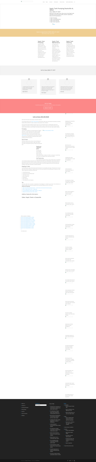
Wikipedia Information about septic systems (30, 191)
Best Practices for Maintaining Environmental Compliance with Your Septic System (55, 416)
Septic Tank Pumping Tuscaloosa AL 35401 (28, 223)
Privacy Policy (24, 409)
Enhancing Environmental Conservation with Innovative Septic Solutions (70, 302)
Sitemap (23, 415)
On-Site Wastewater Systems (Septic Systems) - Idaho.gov (32, 190)
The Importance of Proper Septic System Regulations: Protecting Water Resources (69, 135)
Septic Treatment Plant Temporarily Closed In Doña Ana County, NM (70, 419)
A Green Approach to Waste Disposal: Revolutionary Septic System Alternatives (69, 291)
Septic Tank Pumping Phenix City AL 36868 (28, 220)
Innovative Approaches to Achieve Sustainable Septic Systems (69, 237)
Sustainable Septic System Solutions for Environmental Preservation (70, 384)
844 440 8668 (45, 117)
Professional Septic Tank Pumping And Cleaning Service (70, 440)
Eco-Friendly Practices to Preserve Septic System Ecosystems (69, 395)
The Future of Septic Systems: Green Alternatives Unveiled (70, 314)
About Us (23, 403)
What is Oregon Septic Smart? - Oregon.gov (30, 189)
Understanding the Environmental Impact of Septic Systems (69, 170)
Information (56, 1)
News (47, 1)
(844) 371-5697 (51, 70)
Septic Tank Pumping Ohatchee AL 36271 (28, 219)
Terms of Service (24, 413)
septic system (24, 135)
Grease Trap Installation (70, 430)
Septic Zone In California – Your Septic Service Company (70, 423)
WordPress (37, 460)
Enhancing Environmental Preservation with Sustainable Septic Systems (69, 259)
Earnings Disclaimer (25, 407)
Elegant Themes (28, 460)
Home (44, 1)
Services (50, 1)
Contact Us (23, 405)
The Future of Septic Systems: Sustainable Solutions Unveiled (68, 248)
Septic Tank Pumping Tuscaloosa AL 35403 (28, 224)
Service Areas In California (68, 427)
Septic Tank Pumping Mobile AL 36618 (27, 227)
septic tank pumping (34, 121)
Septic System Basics (69, 1)
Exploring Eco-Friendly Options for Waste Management (69, 325)
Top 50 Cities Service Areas (68, 445)
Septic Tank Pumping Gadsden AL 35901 (27, 225)
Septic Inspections (69, 443)
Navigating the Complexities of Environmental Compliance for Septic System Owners (55, 408)
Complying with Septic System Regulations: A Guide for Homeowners (70, 158)
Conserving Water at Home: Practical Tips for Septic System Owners (69, 225)
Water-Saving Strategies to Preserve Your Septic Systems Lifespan (69, 192)
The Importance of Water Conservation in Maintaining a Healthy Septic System (70, 181)
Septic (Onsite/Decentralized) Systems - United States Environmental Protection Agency (37, 187)
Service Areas (62, 1)
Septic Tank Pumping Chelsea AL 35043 (27, 217)
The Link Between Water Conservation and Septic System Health (69, 214)
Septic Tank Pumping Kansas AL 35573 (27, 226)
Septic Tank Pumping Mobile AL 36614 (27, 218)
